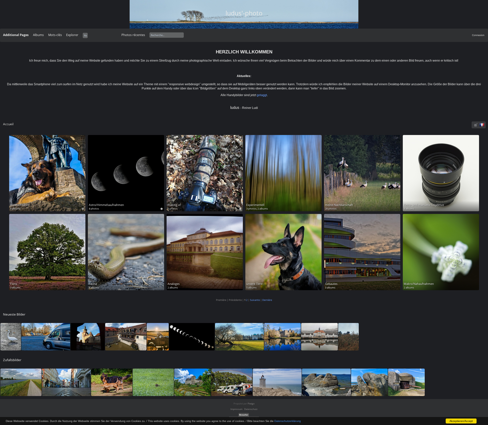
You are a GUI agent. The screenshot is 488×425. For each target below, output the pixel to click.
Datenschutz (251, 409)
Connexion (478, 35)
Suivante (255, 300)
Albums (38, 35)
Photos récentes (133, 35)
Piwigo (251, 403)
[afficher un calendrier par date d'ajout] (476, 124)
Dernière (267, 300)
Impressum (236, 409)
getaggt (262, 95)
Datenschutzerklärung (287, 421)
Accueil (8, 124)
